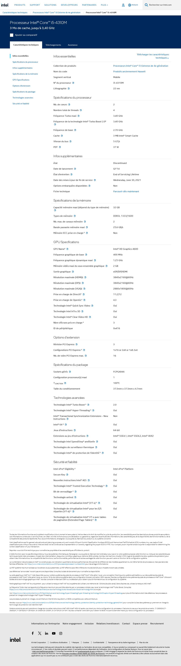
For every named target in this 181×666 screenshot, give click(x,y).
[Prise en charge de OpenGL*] (84, 300)
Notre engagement (72, 623)
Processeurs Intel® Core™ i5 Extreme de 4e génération (140, 65)
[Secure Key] (67, 474)
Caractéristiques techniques (26, 45)
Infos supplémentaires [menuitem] (23, 68)
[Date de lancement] (75, 169)
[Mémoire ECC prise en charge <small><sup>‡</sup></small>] (86, 233)
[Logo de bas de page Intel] (15, 639)
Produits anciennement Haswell (129, 71)
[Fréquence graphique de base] (86, 254)
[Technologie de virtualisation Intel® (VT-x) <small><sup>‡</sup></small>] (99, 503)
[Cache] (61, 136)
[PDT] (59, 147)
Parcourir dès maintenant (126, 191)
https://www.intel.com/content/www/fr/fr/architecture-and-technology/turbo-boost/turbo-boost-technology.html (51, 589)
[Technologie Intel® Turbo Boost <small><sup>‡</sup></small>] (88, 405)
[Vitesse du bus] (70, 141)
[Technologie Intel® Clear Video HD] (89, 317)
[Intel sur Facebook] (32, 633)
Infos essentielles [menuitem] (21, 56)
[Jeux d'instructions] (74, 430)
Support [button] (35, 5)
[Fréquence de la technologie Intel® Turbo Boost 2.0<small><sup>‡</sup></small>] (55, 124)
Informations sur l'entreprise (45, 623)
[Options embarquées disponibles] (89, 186)
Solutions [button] (50, 5)
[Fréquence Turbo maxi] (78, 116)
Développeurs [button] (69, 5)
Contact (126, 623)
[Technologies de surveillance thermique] (96, 447)
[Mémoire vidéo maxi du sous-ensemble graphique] (106, 266)
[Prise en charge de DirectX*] (83, 294)
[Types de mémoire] (74, 216)
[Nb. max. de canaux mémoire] (84, 221)
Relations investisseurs (107, 623)
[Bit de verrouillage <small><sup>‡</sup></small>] (75, 491)
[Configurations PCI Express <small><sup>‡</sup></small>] (84, 350)
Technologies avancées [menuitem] (23, 97)
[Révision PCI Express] (76, 344)
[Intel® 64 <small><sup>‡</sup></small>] (65, 424)
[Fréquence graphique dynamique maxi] (94, 260)
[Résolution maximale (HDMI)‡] (85, 277)
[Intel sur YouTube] (53, 633)
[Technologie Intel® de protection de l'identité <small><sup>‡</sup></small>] (102, 453)
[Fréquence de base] (75, 130)
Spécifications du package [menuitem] (24, 91)
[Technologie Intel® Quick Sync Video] (92, 305)
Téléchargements (53, 45)
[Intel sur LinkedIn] (46, 633)
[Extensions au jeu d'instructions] (87, 436)
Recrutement (157, 623)
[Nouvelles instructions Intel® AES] (88, 480)
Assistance (72, 45)
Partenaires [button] (89, 5)
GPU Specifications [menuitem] (21, 80)
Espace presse (140, 623)
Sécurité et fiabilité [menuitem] (21, 103)
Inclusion (89, 623)
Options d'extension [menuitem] (21, 85)
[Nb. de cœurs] (69, 104)
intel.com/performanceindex (43, 651)
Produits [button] (19, 5)
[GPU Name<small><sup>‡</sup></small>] (67, 249)
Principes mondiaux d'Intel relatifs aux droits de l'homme (83, 653)
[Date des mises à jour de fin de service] (94, 180)
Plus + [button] (104, 5)
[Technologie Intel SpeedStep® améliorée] (97, 441)
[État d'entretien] (71, 174)
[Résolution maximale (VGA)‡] (84, 288)
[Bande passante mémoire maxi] (86, 227)
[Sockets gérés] (69, 371)
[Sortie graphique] (72, 271)
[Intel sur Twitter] (39, 633)
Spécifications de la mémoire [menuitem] (25, 74)
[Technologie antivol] (75, 497)
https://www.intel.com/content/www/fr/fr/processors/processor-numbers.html (56, 564)
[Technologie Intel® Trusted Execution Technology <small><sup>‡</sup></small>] (106, 486)
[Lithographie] (68, 88)
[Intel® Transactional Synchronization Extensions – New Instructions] (67, 419)
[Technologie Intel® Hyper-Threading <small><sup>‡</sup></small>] (93, 410)
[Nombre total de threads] (80, 110)
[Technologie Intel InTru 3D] (82, 311)
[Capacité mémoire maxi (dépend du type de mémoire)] (55, 210)
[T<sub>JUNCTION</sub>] (65, 383)
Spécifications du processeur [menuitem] (25, 62)
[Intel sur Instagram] (60, 633)
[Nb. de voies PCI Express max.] (85, 355)
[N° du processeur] (73, 83)
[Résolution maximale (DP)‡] (82, 283)
